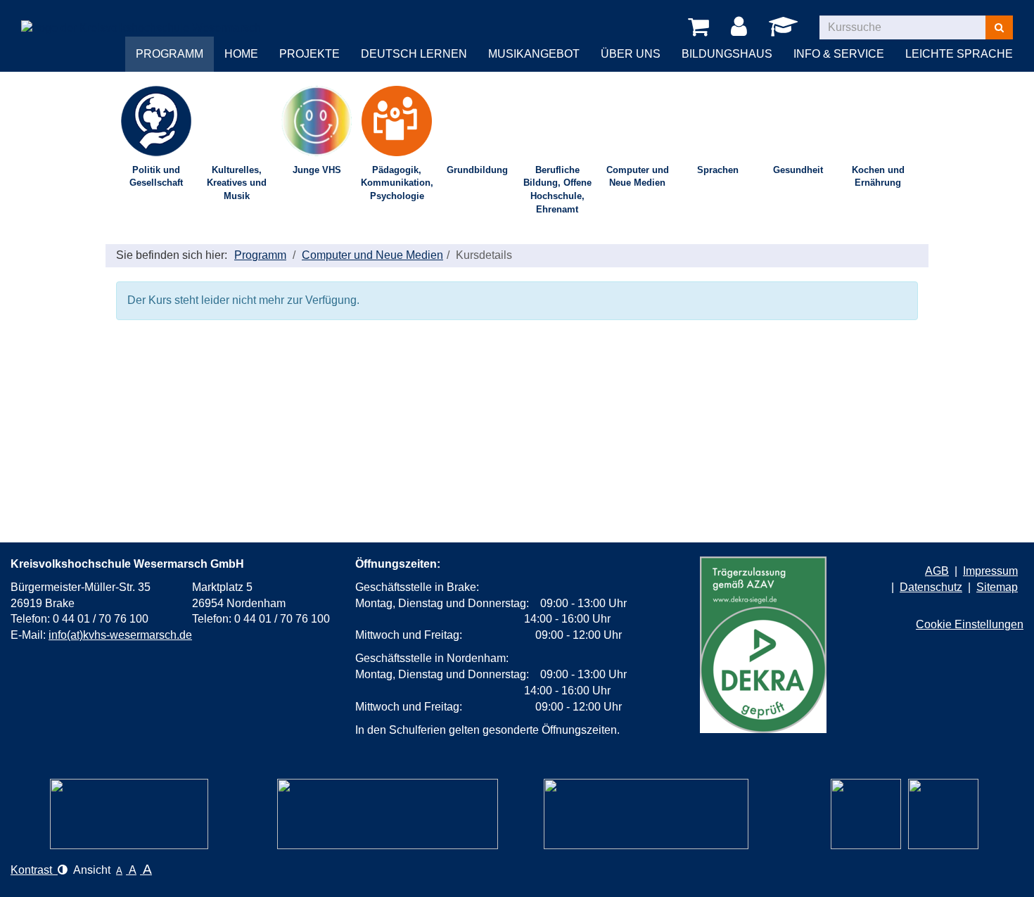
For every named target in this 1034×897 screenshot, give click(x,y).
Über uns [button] (630, 54)
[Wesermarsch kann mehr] (646, 814)
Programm (260, 255)
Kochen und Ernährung (878, 177)
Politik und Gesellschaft (156, 177)
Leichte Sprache (959, 54)
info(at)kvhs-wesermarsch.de (120, 635)
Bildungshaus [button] (727, 54)
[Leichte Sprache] (129, 814)
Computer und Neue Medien (637, 177)
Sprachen (718, 170)
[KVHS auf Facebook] (943, 814)
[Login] (741, 27)
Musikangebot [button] (534, 54)
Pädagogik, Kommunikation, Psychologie (397, 183)
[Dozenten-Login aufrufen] (786, 31)
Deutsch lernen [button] (414, 54)
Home (241, 54)
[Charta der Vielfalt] (387, 814)
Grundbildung (477, 170)
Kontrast (34, 870)
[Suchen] (999, 27)
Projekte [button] (309, 54)
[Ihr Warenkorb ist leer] (701, 27)
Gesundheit (798, 170)
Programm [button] (169, 54)
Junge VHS (317, 170)
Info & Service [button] (838, 54)
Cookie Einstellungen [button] (969, 624)
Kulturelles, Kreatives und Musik (237, 183)
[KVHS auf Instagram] (866, 814)
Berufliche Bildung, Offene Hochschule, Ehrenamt (557, 190)
